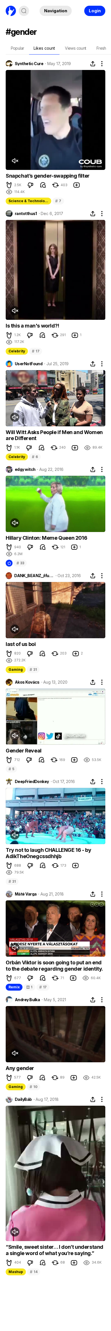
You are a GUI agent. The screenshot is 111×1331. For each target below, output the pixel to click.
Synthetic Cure (29, 64)
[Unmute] (14, 160)
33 (20, 563)
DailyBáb (23, 1099)
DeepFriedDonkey (32, 782)
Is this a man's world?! (32, 326)
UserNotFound (28, 364)
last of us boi (21, 644)
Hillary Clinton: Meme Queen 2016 (46, 538)
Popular (17, 48)
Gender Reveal (24, 751)
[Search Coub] (24, 11)
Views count (75, 48)
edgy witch (25, 469)
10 (33, 1086)
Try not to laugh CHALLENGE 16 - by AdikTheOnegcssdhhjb (48, 853)
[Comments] (43, 185)
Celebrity (17, 351)
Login (95, 10)
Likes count (44, 48)
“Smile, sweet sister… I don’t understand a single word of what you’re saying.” (54, 1250)
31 (33, 669)
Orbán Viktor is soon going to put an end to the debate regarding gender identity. (54, 965)
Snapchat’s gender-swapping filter (48, 176)
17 (35, 351)
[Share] (92, 63)
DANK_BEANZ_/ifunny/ (34, 576)
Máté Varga (25, 894)
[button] (9, 185)
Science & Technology (29, 201)
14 (33, 1271)
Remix (14, 987)
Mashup (16, 1272)
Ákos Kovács (27, 682)
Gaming (16, 669)
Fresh (101, 48)
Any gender (20, 1068)
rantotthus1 (26, 214)
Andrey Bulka (27, 1000)
